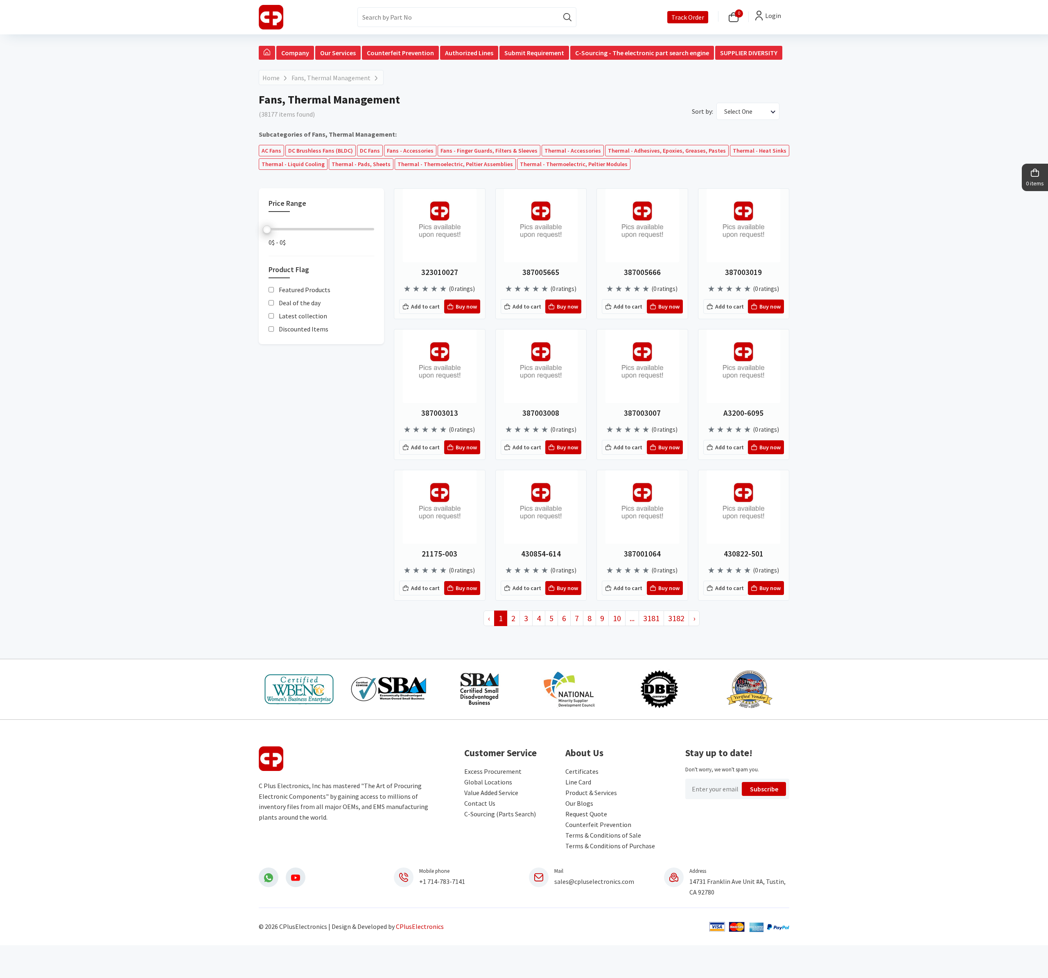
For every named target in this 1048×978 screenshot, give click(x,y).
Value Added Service (491, 793)
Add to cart (425, 306)
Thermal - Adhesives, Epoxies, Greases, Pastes (667, 150)
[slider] (267, 229)
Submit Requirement (534, 53)
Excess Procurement (493, 771)
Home (271, 78)
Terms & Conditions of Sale (603, 835)
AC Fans (271, 150)
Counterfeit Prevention (400, 53)
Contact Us (479, 803)
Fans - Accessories (410, 150)
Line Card (578, 782)
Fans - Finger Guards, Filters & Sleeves (489, 150)
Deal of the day (300, 303)
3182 (676, 618)
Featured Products (304, 290)
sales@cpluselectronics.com (594, 881)
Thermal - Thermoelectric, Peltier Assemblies (455, 164)
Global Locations (488, 782)
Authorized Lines (469, 53)
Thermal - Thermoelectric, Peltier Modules (574, 164)
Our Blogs (579, 803)
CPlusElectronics (420, 926)
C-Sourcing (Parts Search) (500, 814)
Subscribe (764, 789)
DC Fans (370, 150)
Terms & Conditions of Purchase (610, 846)
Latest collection (303, 316)
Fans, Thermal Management (330, 78)
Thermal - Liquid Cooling (293, 164)
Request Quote (586, 814)
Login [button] (773, 15)
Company (295, 53)
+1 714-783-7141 (442, 881)
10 (617, 618)
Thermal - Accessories (572, 150)
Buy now (466, 306)
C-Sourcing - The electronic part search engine (642, 53)
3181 (651, 618)
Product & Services (591, 793)
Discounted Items (303, 329)
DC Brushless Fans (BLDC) (320, 150)
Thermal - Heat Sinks (759, 150)
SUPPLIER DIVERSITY (748, 53)
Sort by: (702, 111)
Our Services (338, 53)
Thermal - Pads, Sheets (361, 164)
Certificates (582, 771)
